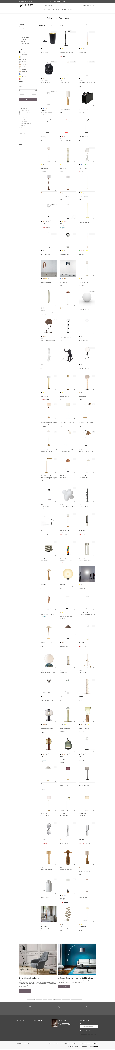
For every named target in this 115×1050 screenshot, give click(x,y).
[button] (95, 5)
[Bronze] (62, 278)
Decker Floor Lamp (64, 785)
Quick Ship (25, 37)
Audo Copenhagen (26, 123)
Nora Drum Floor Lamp (65, 109)
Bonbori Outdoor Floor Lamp (47, 728)
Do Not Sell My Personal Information (84, 1043)
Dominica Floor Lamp (83, 477)
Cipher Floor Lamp (83, 672)
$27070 (35, 90)
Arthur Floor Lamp (45, 815)
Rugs (56, 12)
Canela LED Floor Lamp (46, 586)
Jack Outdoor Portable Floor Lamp (67, 506)
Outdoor (49, 12)
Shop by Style (46, 9)
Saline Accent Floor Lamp (46, 196)
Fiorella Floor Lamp (64, 646)
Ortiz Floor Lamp (82, 396)
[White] (43, 48)
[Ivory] (62, 193)
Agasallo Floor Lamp (45, 897)
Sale (87, 12)
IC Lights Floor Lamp (64, 82)
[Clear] (83, 164)
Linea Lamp (81, 254)
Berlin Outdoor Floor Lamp (66, 698)
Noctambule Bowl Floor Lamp (66, 337)
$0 (19, 90)
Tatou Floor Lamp (63, 312)
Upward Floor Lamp (83, 506)
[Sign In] (93, 5)
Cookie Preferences (95, 1043)
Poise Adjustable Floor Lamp (66, 225)
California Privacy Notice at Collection (71, 1043)
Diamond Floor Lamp (45, 366)
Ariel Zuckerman (25, 114)
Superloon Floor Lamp (84, 368)
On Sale (24, 39)
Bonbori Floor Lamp (45, 758)
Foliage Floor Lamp (64, 928)
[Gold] (62, 48)
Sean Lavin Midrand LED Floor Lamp (87, 614)
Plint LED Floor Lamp (83, 109)
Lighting (42, 12)
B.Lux (23, 125)
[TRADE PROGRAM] (63, 1023)
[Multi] (64, 221)
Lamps (25, 15)
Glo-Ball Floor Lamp (83, 340)
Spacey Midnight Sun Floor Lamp (48, 672)
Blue (23, 74)
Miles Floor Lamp (63, 672)
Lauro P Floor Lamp (45, 506)
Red (23, 79)
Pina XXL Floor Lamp (83, 897)
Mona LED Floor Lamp (84, 758)
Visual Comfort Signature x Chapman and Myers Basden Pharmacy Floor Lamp (49, 479)
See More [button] (20, 81)
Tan (23, 66)
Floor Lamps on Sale (47, 999)
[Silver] (83, 48)
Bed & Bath (69, 12)
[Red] (62, 136)
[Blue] (43, 108)
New (28, 12)
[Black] (41, 48)
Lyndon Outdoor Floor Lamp (47, 700)
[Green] (85, 164)
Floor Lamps (30, 15)
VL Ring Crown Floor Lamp (85, 644)
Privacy (57, 1043)
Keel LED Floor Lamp (45, 254)
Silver (24, 61)
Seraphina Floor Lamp (64, 396)
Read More (25, 991)
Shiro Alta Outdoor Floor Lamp (85, 560)
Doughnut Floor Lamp (84, 785)
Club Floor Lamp (82, 928)
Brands (70, 9)
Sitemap (50, 1043)
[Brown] (41, 193)
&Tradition (24, 108)
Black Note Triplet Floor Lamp (47, 614)
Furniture (34, 12)
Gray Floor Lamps (57, 999)
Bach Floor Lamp (63, 168)
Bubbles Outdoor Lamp (84, 309)
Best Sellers (56, 9)
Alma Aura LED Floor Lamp (85, 698)
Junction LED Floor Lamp (46, 282)
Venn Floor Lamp (82, 815)
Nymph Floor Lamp (45, 928)
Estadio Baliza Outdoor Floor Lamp (86, 532)
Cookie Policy (62, 1043)
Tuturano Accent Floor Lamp (66, 869)
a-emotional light (25, 112)
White (24, 54)
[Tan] (43, 78)
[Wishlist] (91, 5)
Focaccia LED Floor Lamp (65, 140)
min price (21, 93)
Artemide (24, 116)
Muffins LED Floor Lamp (84, 728)
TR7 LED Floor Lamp (64, 843)
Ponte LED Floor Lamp (84, 138)
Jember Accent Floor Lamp (85, 871)
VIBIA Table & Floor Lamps (76, 999)
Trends (64, 9)
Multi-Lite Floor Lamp (64, 254)
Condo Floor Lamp (45, 396)
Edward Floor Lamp (64, 815)
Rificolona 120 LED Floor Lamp (66, 586)
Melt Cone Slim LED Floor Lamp (47, 225)
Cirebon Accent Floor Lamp (47, 869)
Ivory (24, 69)
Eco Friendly (25, 43)
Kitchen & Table (79, 12)
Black (24, 52)
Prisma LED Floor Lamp (65, 728)
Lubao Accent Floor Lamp (65, 196)
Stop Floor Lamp (82, 588)
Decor (62, 12)
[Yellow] (87, 250)
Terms (54, 1043)
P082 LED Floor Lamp (45, 138)
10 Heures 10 (25, 110)
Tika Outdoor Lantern (45, 82)
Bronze (24, 71)
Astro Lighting (25, 121)
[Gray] (43, 164)
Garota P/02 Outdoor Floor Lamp (48, 340)
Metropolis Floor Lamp (65, 532)
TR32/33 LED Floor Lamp (46, 841)
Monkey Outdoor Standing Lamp (67, 366)
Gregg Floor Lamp (44, 168)
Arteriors (24, 117)
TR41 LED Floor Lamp (83, 841)
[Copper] (43, 221)
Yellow (24, 76)
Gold (24, 57)
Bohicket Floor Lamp (45, 644)
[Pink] (81, 250)
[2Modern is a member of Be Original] (73, 1046)
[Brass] (41, 924)
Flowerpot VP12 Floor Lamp (47, 112)
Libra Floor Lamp (44, 534)
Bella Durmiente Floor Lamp (66, 560)
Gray (24, 59)
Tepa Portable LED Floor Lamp (85, 196)
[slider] (19, 89)
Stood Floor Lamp (63, 477)
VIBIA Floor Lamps (66, 999)
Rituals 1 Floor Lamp (83, 282)
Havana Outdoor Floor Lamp (47, 312)
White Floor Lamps (31, 999)
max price (33, 93)
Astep (23, 119)
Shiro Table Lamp (44, 560)
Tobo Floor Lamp (44, 52)
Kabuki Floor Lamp (83, 168)
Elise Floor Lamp (82, 52)
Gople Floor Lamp (63, 282)
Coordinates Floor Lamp (84, 222)
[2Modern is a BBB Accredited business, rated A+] (83, 1047)
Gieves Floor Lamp (64, 899)
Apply (28, 99)
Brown (24, 64)
